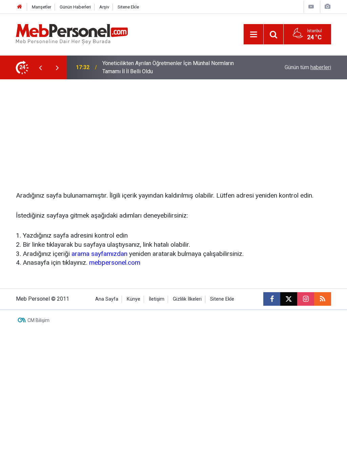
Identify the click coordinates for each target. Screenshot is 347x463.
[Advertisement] (173, 130)
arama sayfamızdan (99, 254)
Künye (133, 299)
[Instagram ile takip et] (305, 299)
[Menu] (253, 34)
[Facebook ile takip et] (271, 299)
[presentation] (40, 67)
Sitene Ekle (128, 6)
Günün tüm (308, 67)
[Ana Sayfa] (19, 6)
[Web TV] (311, 6)
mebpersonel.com (114, 262)
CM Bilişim (38, 320)
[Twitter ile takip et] (288, 299)
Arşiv (104, 6)
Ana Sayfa (106, 299)
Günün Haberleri (75, 6)
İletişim (156, 299)
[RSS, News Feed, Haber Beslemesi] (322, 299)
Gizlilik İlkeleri (187, 299)
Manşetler (41, 6)
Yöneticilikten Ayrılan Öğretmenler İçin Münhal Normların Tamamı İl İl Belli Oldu (168, 67)
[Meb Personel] (72, 34)
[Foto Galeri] (327, 6)
